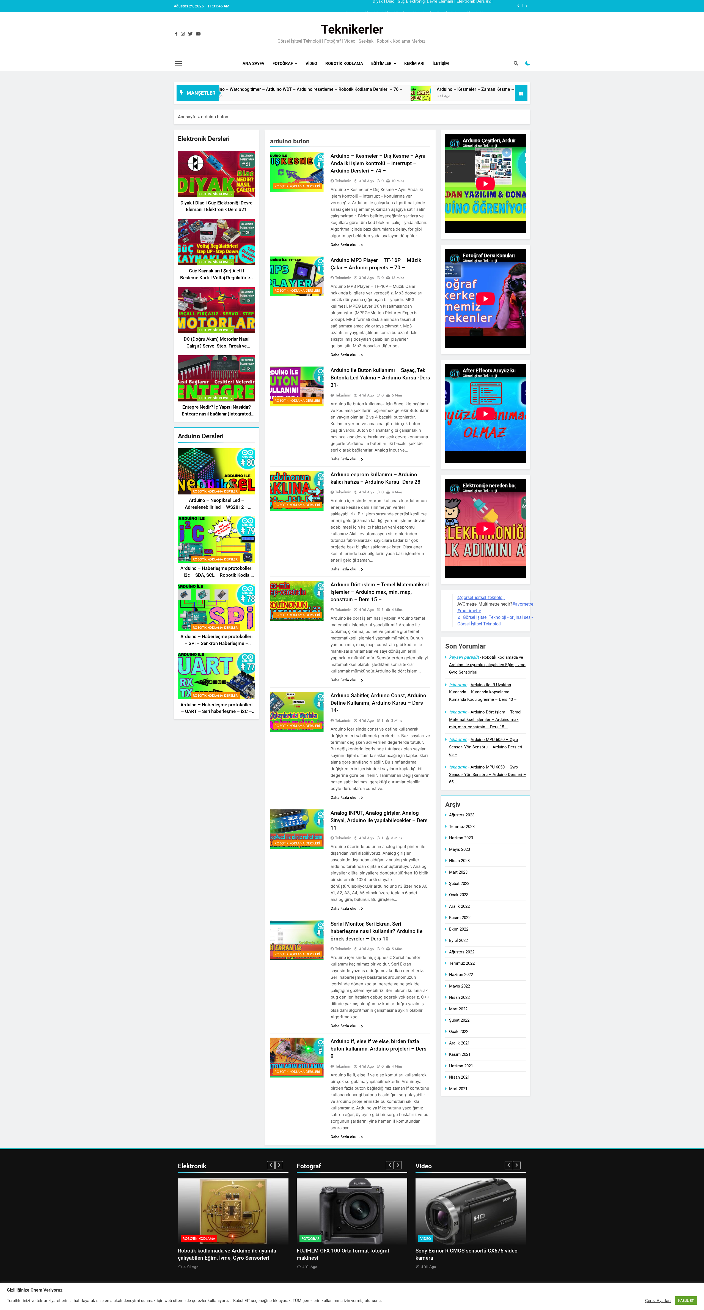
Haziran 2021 (461, 1065)
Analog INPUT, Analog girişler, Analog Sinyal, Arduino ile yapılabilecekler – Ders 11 (379, 820)
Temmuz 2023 (462, 826)
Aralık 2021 (459, 1043)
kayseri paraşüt (464, 657)
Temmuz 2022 (462, 963)
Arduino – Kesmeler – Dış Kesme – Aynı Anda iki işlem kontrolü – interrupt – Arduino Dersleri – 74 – (378, 163)
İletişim (441, 63)
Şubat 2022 (459, 1020)
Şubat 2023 (459, 883)
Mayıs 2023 (459, 849)
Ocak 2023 (458, 895)
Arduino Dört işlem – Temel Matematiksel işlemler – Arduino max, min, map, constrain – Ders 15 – (380, 592)
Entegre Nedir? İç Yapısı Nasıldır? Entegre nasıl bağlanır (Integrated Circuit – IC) (216, 414)
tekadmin (343, 181)
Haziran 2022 (461, 974)
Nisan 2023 (459, 860)
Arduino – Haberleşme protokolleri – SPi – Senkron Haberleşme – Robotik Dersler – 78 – (216, 643)
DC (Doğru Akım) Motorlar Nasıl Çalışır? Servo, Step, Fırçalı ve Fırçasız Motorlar (216, 346)
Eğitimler (381, 63)
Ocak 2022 (458, 1031)
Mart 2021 (458, 1088)
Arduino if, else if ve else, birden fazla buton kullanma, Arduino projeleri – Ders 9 (379, 1048)
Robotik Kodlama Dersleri (215, 491)
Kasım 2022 (460, 917)
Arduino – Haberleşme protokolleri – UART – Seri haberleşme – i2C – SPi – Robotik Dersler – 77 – (216, 711)
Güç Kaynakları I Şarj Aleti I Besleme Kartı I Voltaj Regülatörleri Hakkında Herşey (419, 6)
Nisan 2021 (459, 1077)
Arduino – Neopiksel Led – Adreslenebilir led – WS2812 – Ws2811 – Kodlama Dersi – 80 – (216, 507)
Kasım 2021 (460, 1054)
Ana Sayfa (253, 63)
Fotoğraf (283, 63)
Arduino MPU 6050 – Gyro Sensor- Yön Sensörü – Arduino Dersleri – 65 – (487, 747)
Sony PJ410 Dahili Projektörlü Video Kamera (468, 1251)
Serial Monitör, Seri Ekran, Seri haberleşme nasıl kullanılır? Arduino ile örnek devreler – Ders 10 (376, 931)
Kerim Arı (414, 63)
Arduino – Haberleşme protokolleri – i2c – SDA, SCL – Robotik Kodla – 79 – (217, 575)
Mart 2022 (458, 1009)
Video (311, 63)
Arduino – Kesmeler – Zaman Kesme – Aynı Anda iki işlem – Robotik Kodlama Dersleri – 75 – (416, 89)
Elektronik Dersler (215, 194)
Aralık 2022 (459, 906)
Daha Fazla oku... (345, 244)
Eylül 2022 (458, 940)
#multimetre (469, 610)
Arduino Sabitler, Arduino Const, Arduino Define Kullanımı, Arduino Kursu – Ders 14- (378, 702)
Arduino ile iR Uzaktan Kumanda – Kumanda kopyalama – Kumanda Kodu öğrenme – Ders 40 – (483, 692)
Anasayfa (187, 116)
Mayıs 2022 (459, 986)
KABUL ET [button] (686, 1300)
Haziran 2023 (461, 837)
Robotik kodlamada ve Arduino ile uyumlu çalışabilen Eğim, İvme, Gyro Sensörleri (487, 665)
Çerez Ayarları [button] (658, 1300)
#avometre (522, 604)
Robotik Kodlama (344, 63)
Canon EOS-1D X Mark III (325, 1251)
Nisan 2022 (459, 997)
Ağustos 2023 (461, 815)
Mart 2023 (458, 872)
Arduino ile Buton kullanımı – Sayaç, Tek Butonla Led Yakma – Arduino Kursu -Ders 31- (380, 377)
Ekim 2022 (458, 929)
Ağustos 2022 (461, 952)
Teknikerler (352, 29)
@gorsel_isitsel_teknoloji (481, 597)
